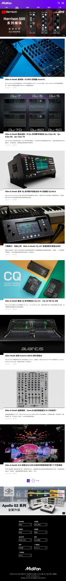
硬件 (27, 7)
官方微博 (29, 574)
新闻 (17, 7)
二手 (59, 7)
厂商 (6, 7)
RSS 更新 (34, 574)
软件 (38, 7)
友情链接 (54, 574)
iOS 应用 (11, 574)
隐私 (51, 574)
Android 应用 (17, 574)
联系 (48, 574)
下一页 (37, 480)
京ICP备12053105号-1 (26, 578)
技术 (49, 7)
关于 (45, 574)
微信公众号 (23, 574)
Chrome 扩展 (40, 574)
